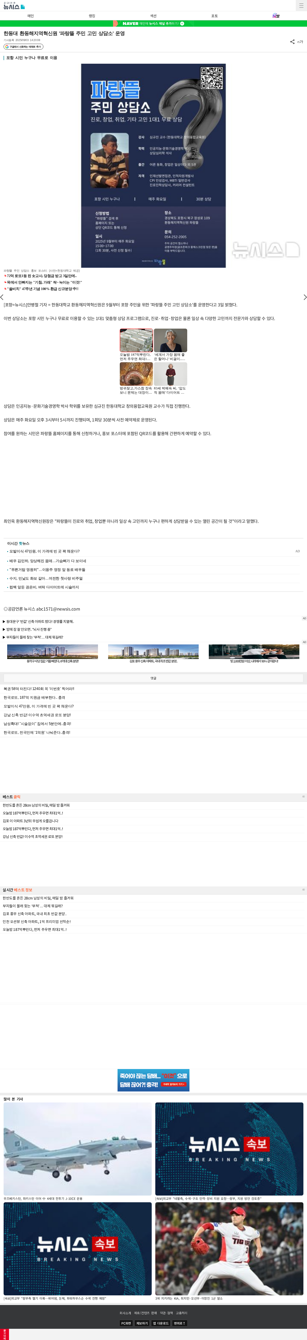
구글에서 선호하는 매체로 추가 (25, 46)
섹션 (153, 15)
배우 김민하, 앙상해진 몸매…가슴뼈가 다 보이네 (47, 561)
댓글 (153, 678)
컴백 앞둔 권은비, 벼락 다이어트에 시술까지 (44, 587)
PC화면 (126, 1323)
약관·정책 (166, 1313)
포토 (214, 15)
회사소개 (125, 1313)
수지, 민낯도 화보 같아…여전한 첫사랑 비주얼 (46, 578)
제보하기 (142, 1323)
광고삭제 (4, 1334)
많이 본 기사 (13, 1099)
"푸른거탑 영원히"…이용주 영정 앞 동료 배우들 (47, 570)
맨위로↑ (180, 1323)
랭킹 (92, 15)
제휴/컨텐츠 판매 (145, 1313)
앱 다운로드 (161, 1323)
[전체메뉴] (301, 5)
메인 (30, 15)
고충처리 (181, 1313)
